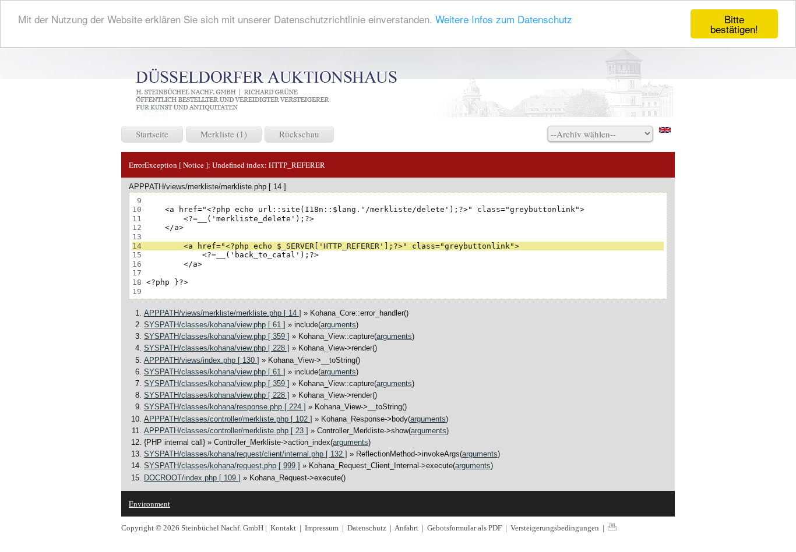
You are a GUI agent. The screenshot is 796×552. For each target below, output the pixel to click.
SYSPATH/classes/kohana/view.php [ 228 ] (217, 348)
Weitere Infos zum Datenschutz (503, 19)
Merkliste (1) (223, 134)
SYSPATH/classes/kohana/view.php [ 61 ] (215, 324)
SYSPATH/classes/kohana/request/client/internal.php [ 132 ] (245, 454)
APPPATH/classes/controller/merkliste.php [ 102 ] (228, 419)
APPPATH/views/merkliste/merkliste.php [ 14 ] (222, 313)
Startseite (152, 134)
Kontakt (283, 527)
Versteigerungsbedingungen (555, 527)
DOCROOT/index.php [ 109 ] (192, 477)
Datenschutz (367, 527)
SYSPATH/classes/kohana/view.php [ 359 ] (217, 336)
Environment (149, 503)
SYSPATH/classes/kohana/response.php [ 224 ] (225, 406)
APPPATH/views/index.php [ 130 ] (201, 360)
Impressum (322, 527)
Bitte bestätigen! (734, 24)
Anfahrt (407, 527)
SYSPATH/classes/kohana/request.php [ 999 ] (222, 465)
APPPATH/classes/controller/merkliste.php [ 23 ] (226, 430)
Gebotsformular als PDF (465, 527)
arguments (338, 324)
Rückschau (299, 134)
